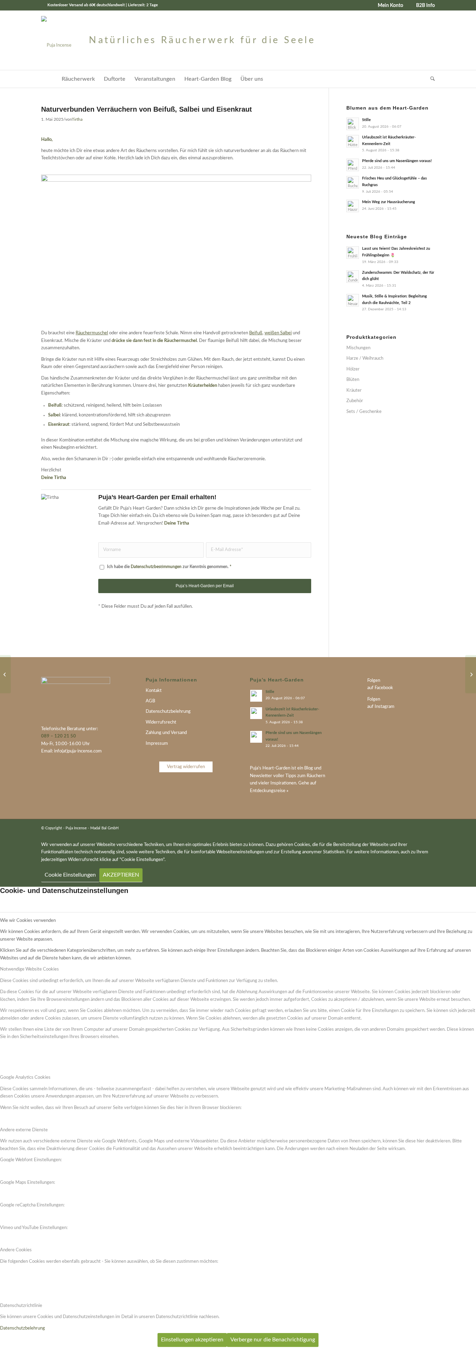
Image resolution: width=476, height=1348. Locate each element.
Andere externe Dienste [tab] (24, 1130)
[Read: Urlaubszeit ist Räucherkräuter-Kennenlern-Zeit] (352, 141)
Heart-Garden (276, 768)
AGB (150, 701)
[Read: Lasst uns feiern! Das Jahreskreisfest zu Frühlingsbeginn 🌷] (352, 252)
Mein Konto (390, 5)
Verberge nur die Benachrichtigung (272, 1339)
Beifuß (255, 333)
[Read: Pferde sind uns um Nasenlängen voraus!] (352, 165)
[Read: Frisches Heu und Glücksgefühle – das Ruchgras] (352, 182)
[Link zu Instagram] (429, 828)
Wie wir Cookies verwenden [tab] (28, 920)
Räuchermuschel (92, 333)
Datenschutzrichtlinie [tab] (21, 1305)
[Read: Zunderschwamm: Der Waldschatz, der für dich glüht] (352, 276)
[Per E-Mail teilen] (271, 634)
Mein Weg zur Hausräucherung (388, 202)
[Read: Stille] (352, 124)
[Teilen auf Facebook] (306, 634)
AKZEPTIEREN (121, 875)
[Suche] (430, 79)
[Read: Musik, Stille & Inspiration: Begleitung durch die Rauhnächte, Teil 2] (352, 300)
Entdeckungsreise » (269, 791)
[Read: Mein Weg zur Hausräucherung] (352, 206)
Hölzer (353, 369)
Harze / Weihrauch (364, 358)
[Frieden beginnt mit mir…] (5, 674)
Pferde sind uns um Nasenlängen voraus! (397, 161)
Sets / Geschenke (364, 411)
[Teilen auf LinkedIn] (283, 634)
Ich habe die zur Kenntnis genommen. (169, 567)
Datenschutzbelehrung (168, 711)
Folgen (373, 680)
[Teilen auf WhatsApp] (294, 634)
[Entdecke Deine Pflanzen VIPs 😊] (470, 674)
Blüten (352, 379)
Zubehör (354, 401)
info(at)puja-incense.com (78, 751)
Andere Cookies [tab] (16, 1250)
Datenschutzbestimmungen (156, 567)
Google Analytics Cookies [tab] (25, 1077)
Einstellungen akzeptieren (192, 1339)
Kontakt (154, 690)
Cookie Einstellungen (70, 875)
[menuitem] (388, 5)
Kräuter (354, 390)
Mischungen (358, 348)
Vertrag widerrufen (186, 767)
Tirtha (77, 119)
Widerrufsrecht (161, 722)
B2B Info (425, 5)
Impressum (157, 743)
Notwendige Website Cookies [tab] (29, 969)
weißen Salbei (278, 333)
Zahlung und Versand (166, 733)
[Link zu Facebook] (419, 828)
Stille (366, 120)
